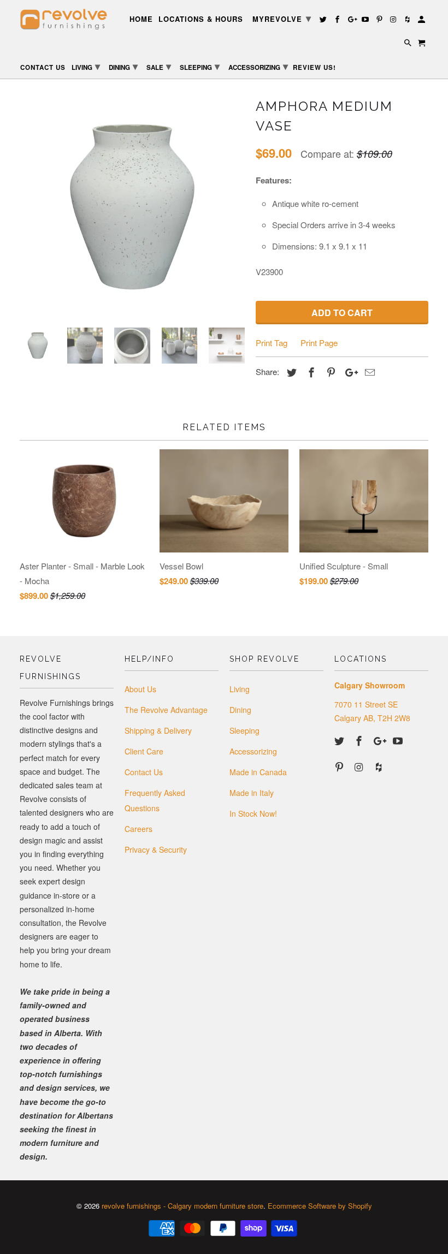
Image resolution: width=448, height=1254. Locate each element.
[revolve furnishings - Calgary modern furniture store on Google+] (380, 740)
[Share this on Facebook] (310, 372)
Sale (158, 66)
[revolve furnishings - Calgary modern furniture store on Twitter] (340, 740)
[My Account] (422, 21)
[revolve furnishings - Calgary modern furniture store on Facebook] (360, 740)
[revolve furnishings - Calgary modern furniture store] (67, 19)
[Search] (408, 44)
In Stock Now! (253, 813)
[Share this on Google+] (348, 372)
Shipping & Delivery (158, 730)
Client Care (144, 751)
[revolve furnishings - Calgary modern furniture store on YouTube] (399, 740)
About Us (140, 689)
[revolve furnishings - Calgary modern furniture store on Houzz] (380, 766)
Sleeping (244, 730)
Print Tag (271, 342)
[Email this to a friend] (368, 372)
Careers (138, 828)
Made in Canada (258, 771)
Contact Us (144, 771)
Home (141, 19)
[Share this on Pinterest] (329, 372)
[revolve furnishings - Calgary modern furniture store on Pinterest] (340, 766)
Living (239, 689)
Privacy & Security (156, 849)
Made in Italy (251, 792)
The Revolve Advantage (166, 709)
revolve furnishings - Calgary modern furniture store (182, 1205)
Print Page (319, 342)
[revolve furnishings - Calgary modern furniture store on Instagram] (360, 766)
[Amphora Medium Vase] (132, 206)
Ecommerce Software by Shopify (320, 1205)
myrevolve (281, 18)
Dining (240, 709)
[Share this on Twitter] (290, 372)
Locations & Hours (200, 19)
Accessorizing (253, 751)
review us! (314, 67)
